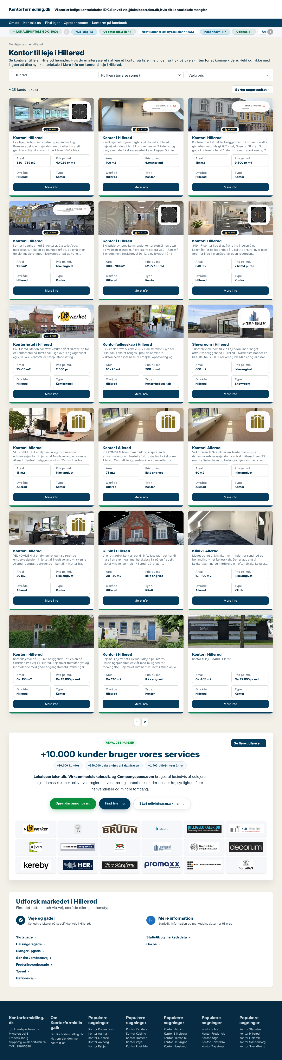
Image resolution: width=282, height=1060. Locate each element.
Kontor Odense (98, 1038)
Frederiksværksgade (32, 964)
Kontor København (101, 1029)
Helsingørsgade (29, 944)
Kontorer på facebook (109, 23)
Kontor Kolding (136, 1033)
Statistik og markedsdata (166, 937)
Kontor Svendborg (252, 1046)
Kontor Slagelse (250, 1029)
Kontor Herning (174, 1029)
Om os (14, 23)
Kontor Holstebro (213, 1042)
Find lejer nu (115, 803)
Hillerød (38, 44)
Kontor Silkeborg (175, 1033)
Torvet (21, 971)
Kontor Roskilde (137, 1046)
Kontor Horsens (136, 1038)
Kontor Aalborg (98, 1042)
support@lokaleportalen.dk (27, 1042)
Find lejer (52, 23)
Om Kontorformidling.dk (67, 1034)
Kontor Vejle (134, 1042)
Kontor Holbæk (249, 1038)
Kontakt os (32, 23)
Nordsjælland (18, 44)
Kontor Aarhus (98, 1033)
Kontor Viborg (211, 1029)
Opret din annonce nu (73, 803)
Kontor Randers (136, 1029)
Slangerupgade (28, 951)
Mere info (51, 187)
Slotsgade (24, 937)
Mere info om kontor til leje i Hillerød (92, 65)
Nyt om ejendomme (64, 1038)
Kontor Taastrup (213, 1046)
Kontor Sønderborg (252, 1042)
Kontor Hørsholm (175, 1038)
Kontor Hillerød (249, 1033)
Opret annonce (76, 23)
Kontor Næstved (175, 1046)
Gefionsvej (24, 978)
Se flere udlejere (249, 743)
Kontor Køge (210, 1038)
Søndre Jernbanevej (32, 958)
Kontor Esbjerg (98, 1046)
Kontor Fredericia (213, 1033)
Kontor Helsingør (175, 1042)
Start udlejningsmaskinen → (162, 803)
